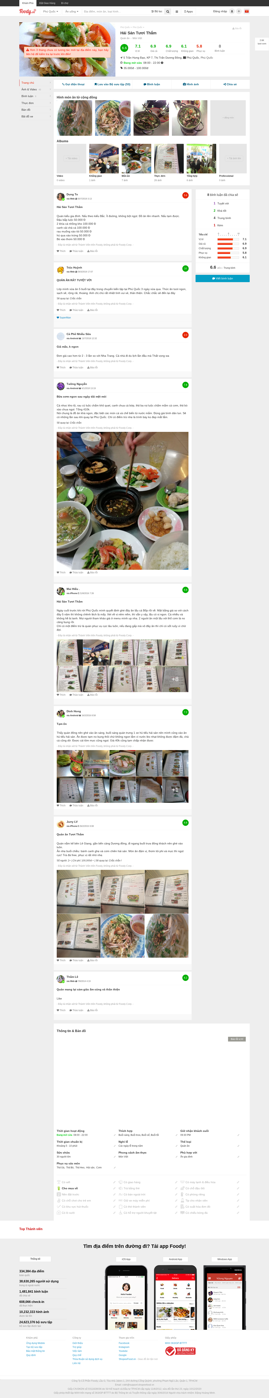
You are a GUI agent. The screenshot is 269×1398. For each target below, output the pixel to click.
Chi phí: (77, 860)
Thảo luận (77, 251)
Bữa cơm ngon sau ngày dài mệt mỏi (81, 396)
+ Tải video (71, 158)
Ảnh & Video (31, 89)
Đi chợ (64, 3)
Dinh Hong (74, 711)
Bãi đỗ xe (27, 116)
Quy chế (76, 1355)
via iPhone (72, 593)
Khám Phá (27, 3)
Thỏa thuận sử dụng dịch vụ (87, 1359)
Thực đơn (27, 103)
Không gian (95, 176)
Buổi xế (146, 1135)
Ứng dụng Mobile (35, 1343)
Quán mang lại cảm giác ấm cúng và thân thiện (88, 989)
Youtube (123, 1351)
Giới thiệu (77, 1343)
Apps (189, 11)
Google (123, 1355)
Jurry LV (72, 821)
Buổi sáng (124, 1135)
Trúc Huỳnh (74, 267)
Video (60, 176)
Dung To (72, 194)
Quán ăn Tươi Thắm (70, 834)
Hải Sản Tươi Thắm (70, 207)
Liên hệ (76, 1363)
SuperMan (65, 317)
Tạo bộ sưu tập (34, 1347)
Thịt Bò (70, 1167)
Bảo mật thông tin (35, 1351)
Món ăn (126, 176)
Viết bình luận (224, 278)
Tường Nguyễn (77, 384)
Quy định (31, 1355)
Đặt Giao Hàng (47, 3)
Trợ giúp (77, 1347)
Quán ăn (125, 38)
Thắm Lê (72, 976)
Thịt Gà (60, 1167)
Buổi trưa (135, 1135)
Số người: (62, 860)
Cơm (99, 1167)
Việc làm (77, 1351)
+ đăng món (228, 117)
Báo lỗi (94, 251)
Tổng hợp (192, 176)
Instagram (124, 1347)
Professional (226, 176)
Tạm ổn (62, 723)
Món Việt (137, 38)
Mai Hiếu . (73, 588)
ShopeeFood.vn (127, 1359)
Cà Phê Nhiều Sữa (79, 334)
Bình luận (28, 96)
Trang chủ (27, 82)
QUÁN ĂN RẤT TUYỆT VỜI (74, 280)
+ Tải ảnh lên (234, 158)
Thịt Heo (79, 1167)
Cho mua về (70, 1188)
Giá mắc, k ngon (68, 346)
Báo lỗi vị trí (237, 1039)
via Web (71, 198)
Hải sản (90, 1167)
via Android (73, 338)
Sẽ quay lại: (63, 298)
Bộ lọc (158, 11)
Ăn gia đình (186, 1156)
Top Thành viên (31, 1229)
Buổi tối (155, 1135)
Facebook (124, 1343)
